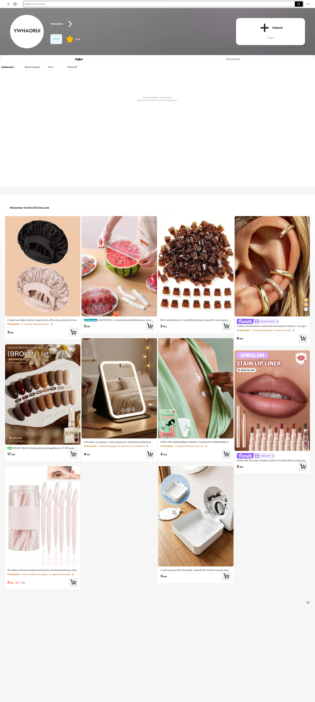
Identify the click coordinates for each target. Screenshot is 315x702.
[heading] (138, 24)
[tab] (77, 59)
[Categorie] (15, 4)
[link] (27, 32)
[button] (8, 4)
